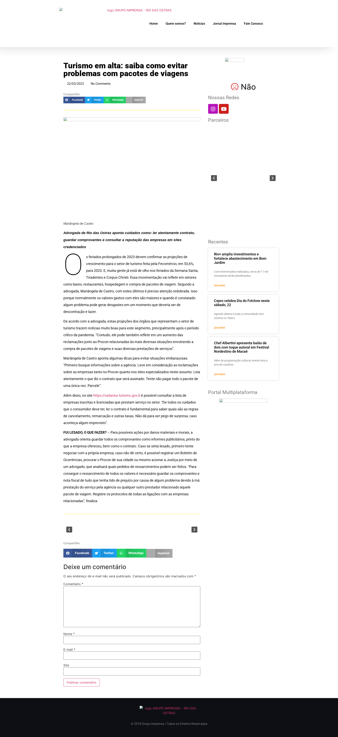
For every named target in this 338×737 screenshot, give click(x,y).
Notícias (199, 23)
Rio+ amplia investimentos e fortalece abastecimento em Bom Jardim (240, 258)
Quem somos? (176, 23)
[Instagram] (213, 109)
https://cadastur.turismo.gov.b (116, 395)
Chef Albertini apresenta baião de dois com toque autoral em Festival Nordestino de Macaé (241, 347)
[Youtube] (224, 109)
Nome (69, 633)
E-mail (69, 649)
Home (153, 23)
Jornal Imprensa (224, 23)
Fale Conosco (253, 23)
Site (66, 665)
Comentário (73, 584)
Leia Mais (219, 285)
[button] (74, 100)
